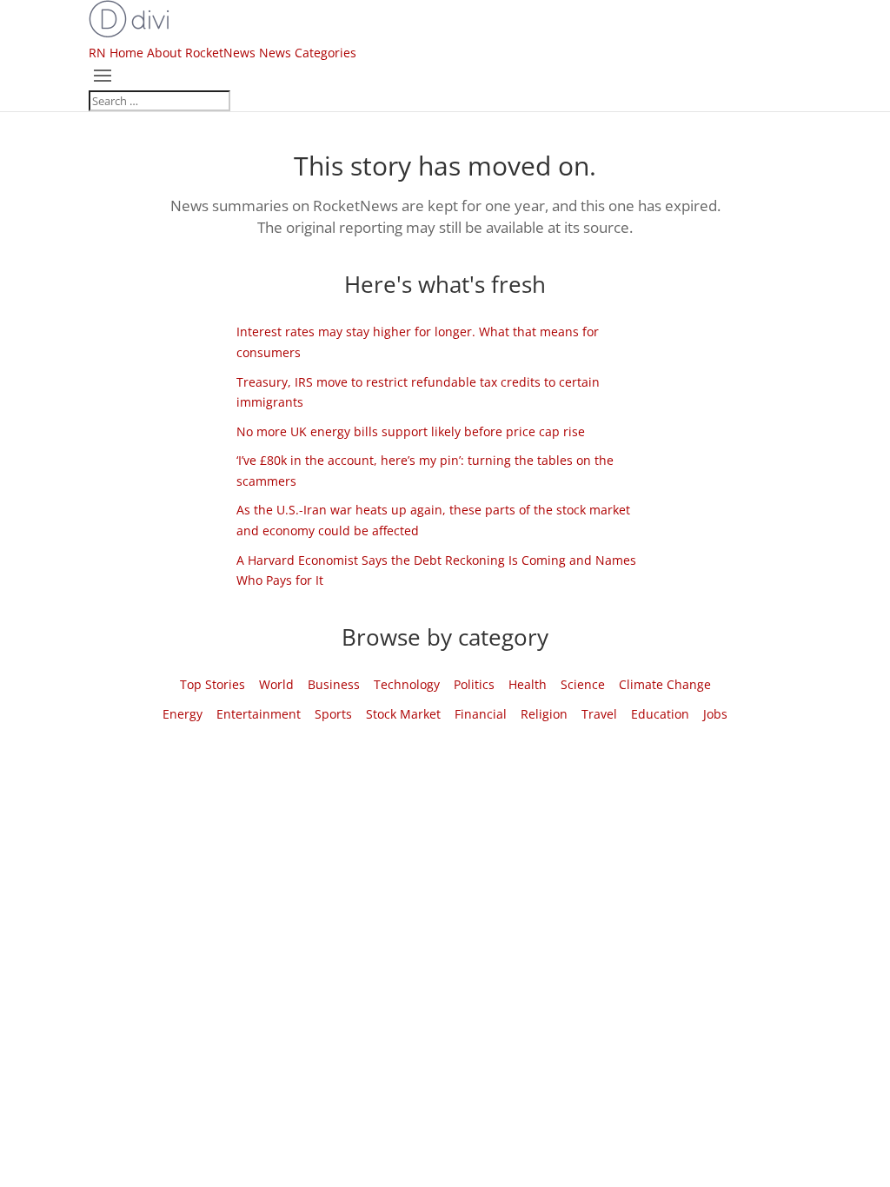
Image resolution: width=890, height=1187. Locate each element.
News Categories (307, 52)
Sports (333, 714)
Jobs (715, 714)
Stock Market (403, 714)
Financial (481, 714)
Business (334, 684)
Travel (599, 714)
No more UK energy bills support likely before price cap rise (410, 431)
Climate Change (665, 684)
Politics (474, 684)
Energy (183, 714)
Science (583, 684)
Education (660, 714)
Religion (544, 714)
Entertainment (258, 714)
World (276, 684)
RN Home (116, 52)
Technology (407, 684)
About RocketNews (201, 52)
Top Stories (212, 684)
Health (527, 684)
